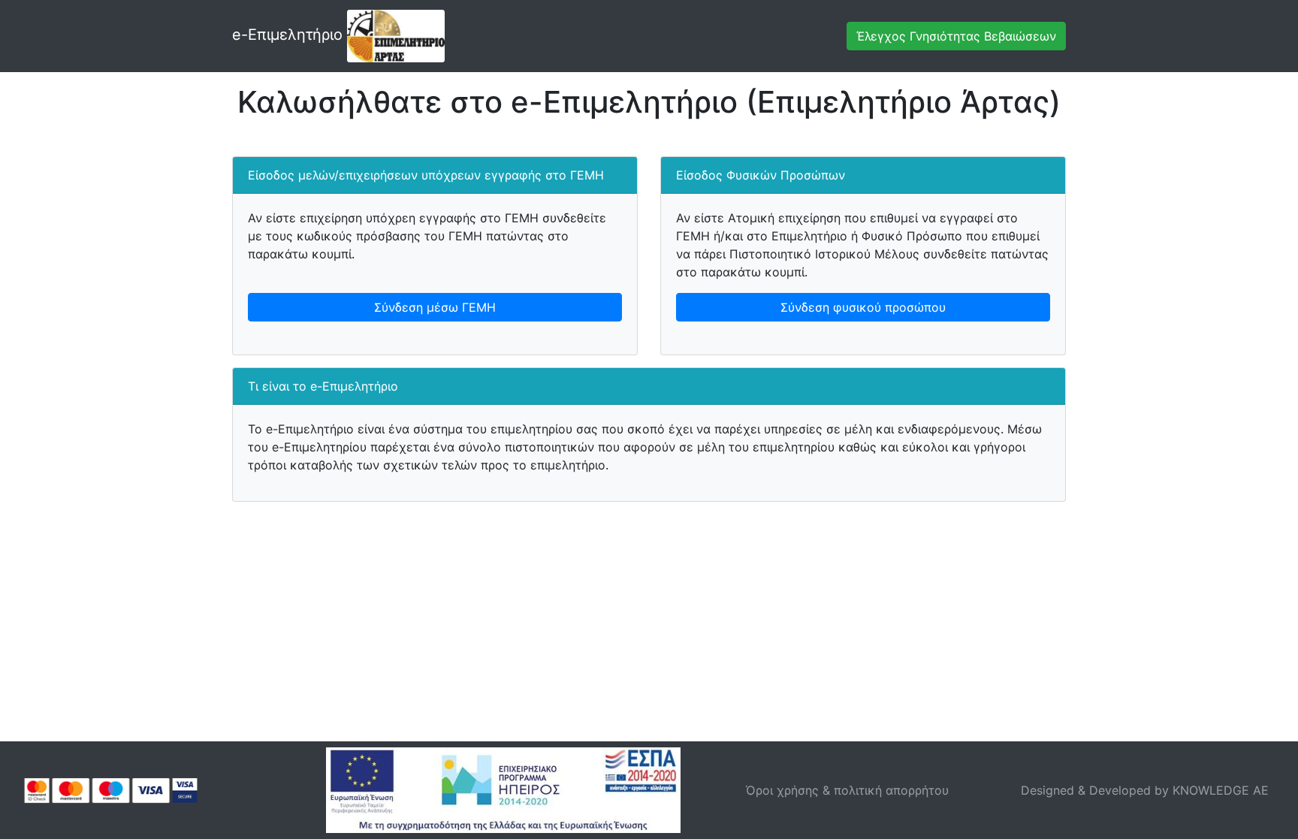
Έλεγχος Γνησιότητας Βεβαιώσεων (956, 36)
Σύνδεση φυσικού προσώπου (863, 307)
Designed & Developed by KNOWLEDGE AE (1145, 790)
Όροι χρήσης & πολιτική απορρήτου (847, 790)
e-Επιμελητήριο (289, 35)
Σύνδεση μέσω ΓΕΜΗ (435, 307)
